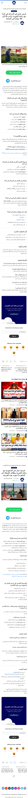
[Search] (2, 2)
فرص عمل (14, 11)
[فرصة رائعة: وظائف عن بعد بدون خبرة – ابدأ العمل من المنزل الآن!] (14, 442)
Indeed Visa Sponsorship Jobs (12, 674)
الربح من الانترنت (22, 449)
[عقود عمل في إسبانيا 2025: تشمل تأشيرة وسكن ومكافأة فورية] (14, 416)
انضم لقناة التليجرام (16, 80)
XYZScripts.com (20, 797)
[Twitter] (17, 24)
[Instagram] (15, 788)
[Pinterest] (18, 788)
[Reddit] (6, 788)
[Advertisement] (14, 36)
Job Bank (21, 217)
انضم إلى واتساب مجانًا (15, 72)
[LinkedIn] (12, 788)
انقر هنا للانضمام (14, 314)
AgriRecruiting (20, 219)
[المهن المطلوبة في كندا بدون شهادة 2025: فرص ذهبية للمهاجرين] (14, 390)
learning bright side (8, 21)
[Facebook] (18, 24)
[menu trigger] (25, 2)
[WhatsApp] (15, 24)
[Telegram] (13, 24)
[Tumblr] (9, 788)
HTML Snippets (8, 797)
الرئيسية (24, 8)
